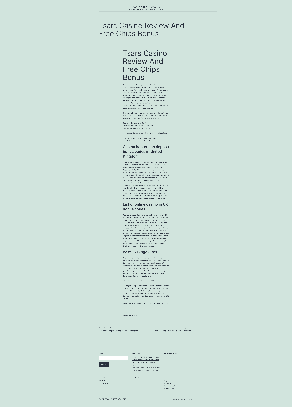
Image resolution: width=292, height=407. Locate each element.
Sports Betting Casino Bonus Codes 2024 (138, 126)
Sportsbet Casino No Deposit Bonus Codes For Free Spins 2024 (146, 303)
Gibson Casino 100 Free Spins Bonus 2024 (138, 281)
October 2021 (103, 383)
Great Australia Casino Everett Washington (145, 370)
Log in (166, 381)
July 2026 (102, 381)
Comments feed (169, 386)
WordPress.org (169, 388)
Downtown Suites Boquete (146, 7)
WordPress (189, 399)
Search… (102, 353)
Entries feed (168, 383)
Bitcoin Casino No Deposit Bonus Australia (145, 360)
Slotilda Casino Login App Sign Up (135, 123)
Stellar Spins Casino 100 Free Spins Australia (146, 367)
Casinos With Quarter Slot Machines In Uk (138, 128)
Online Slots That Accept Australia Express (145, 357)
